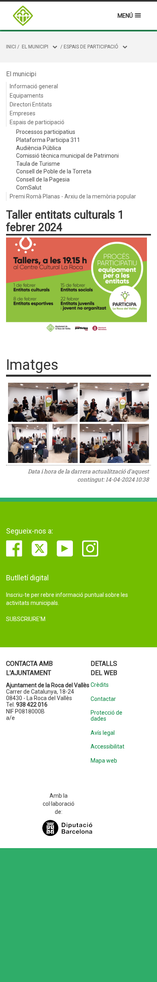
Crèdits (100, 685)
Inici (11, 47)
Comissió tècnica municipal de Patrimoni (67, 155)
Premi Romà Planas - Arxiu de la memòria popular (73, 196)
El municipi (35, 47)
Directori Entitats (31, 104)
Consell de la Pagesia (43, 179)
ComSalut (28, 187)
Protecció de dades (106, 716)
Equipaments (26, 95)
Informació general (34, 86)
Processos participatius (45, 132)
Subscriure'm (25, 619)
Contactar (103, 699)
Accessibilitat (107, 747)
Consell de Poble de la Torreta (53, 171)
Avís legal (103, 733)
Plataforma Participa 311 (48, 140)
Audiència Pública (38, 148)
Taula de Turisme (38, 164)
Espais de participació (91, 47)
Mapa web (104, 761)
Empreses (22, 113)
